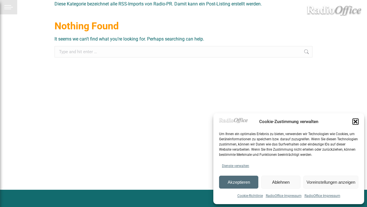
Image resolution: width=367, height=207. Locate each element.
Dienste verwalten (235, 166)
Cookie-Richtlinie (250, 196)
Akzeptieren (239, 182)
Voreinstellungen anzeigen (331, 182)
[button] (355, 121)
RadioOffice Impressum (284, 196)
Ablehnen (281, 182)
